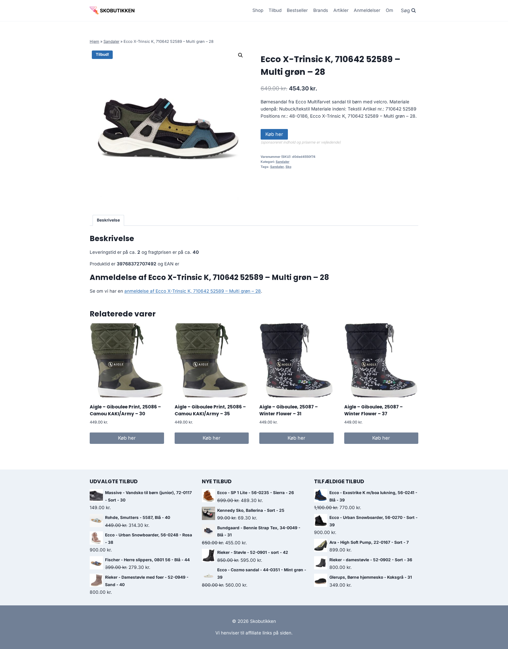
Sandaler (111, 41)
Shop (257, 10)
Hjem (94, 41)
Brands (320, 10)
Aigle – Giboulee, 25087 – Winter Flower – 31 (288, 410)
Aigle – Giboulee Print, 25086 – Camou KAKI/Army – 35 (210, 410)
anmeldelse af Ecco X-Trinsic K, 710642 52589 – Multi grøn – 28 (192, 291)
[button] (240, 55)
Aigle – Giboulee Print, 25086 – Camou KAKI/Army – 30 (125, 410)
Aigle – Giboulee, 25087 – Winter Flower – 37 (373, 410)
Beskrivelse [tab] (108, 220)
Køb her (274, 134)
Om (389, 10)
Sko (288, 167)
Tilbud (275, 10)
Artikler (340, 10)
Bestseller (297, 10)
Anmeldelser (367, 10)
